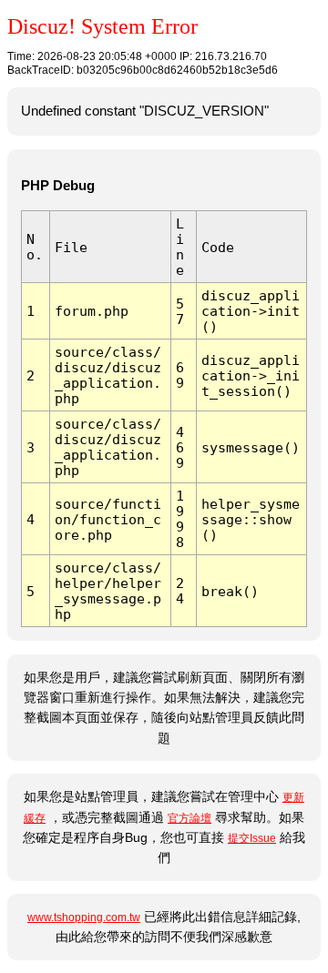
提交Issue (252, 838)
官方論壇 (189, 818)
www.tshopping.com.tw (83, 917)
